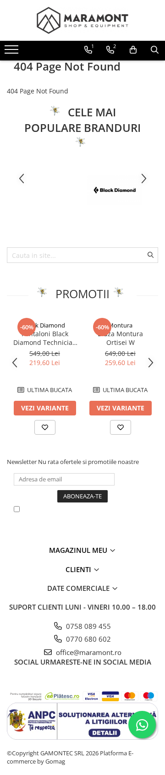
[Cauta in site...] (154, 50)
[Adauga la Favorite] (44, 427)
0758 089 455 (87, 626)
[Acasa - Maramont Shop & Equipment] (82, 20)
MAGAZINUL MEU (79, 550)
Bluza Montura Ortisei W (120, 338)
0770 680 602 (87, 639)
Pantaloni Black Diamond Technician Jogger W (45, 338)
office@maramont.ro (87, 652)
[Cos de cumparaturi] (133, 50)
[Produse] (13, 52)
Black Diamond (44, 325)
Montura (120, 325)
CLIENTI (79, 569)
